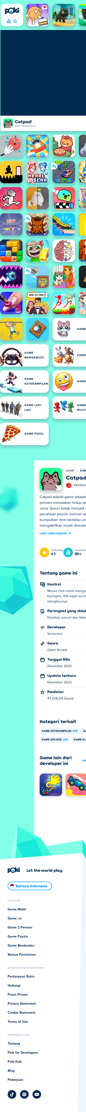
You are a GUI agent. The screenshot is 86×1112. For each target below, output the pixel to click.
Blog (11, 1070)
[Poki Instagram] (24, 1094)
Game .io (15, 918)
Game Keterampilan (59, 731)
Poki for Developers (23, 1052)
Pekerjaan (15, 1080)
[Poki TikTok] (12, 1094)
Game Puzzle (18, 936)
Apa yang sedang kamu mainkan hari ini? (15, 21)
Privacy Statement (22, 1003)
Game (70, 470)
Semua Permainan (22, 954)
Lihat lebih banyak (53, 533)
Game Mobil (17, 909)
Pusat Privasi (18, 994)
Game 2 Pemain (20, 927)
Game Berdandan (21, 945)
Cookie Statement (21, 1012)
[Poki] (12, 10)
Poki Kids (15, 1061)
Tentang (14, 1043)
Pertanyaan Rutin (21, 976)
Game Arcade (55, 739)
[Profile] (9, 21)
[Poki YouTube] (36, 1094)
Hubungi (14, 985)
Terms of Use (18, 1021)
